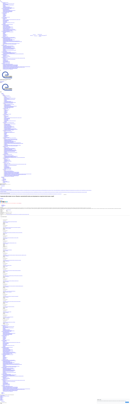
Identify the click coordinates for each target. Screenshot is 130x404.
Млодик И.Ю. (7, 281)
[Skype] (6, 201)
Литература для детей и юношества (87, 190)
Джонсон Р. (6, 222)
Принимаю (127, 402)
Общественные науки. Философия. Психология (31, 190)
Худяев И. (6, 243)
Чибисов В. (6, 250)
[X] (3, 201)
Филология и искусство (7, 159)
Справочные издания (6, 109)
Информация (1, 397)
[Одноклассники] (1, 201)
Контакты (1, 396)
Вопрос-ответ (1, 400)
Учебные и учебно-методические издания (9, 104)
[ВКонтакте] (0, 201)
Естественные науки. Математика (8, 131)
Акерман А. (6, 228)
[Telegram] (7, 201)
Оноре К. (6, 307)
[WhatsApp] (5, 201)
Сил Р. (6, 233)
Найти (1, 403)
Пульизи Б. (9, 228)
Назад (3, 94)
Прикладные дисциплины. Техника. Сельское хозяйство (51, 190)
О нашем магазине (5, 181)
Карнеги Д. (6, 302)
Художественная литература (3, 190)
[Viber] (4, 201)
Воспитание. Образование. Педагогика (8, 155)
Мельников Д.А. (7, 276)
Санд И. (1, 198)
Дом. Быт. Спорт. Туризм (7, 163)
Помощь (1, 399)
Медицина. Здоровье (6, 147)
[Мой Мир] (2, 201)
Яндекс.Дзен (3, 401)
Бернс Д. (6, 238)
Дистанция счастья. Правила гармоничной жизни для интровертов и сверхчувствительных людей (17, 214)
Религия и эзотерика (23, 190)
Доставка (1, 398)
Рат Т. (6, 317)
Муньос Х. (6, 271)
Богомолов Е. (7, 312)
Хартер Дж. (8, 317)
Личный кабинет (2, 81)
